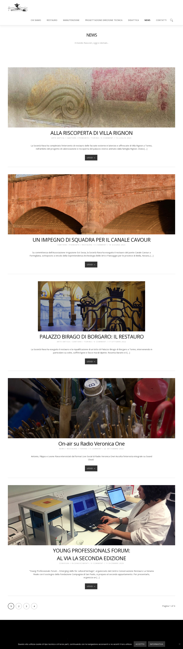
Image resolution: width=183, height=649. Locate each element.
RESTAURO (52, 20)
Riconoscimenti (80, 563)
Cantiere (71, 138)
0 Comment (107, 138)
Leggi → (91, 157)
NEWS (147, 20)
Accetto (140, 644)
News (62, 449)
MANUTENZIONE (71, 20)
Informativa (156, 644)
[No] (179, 644)
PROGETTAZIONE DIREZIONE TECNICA (103, 20)
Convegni (64, 563)
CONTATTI (161, 20)
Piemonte (84, 138)
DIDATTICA (133, 20)
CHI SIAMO (36, 20)
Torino (95, 138)
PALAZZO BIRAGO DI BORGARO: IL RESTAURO (91, 336)
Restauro (87, 245)
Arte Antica (57, 138)
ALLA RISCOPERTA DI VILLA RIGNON (91, 132)
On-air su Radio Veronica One (91, 443)
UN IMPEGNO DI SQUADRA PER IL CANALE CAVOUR (91, 239)
